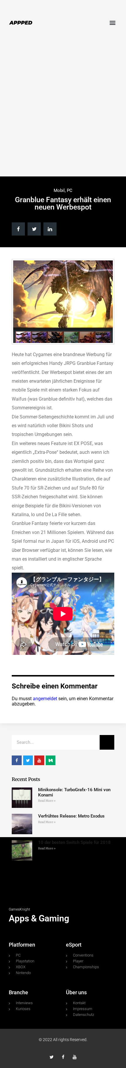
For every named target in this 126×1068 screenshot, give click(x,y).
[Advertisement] (63, 108)
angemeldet (45, 698)
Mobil (59, 190)
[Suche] (107, 742)
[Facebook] (63, 1057)
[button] (112, 22)
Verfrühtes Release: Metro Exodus (71, 816)
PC (69, 190)
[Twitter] (52, 1057)
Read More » (47, 801)
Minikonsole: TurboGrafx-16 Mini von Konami (74, 792)
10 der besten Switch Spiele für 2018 (74, 842)
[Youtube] (74, 1057)
